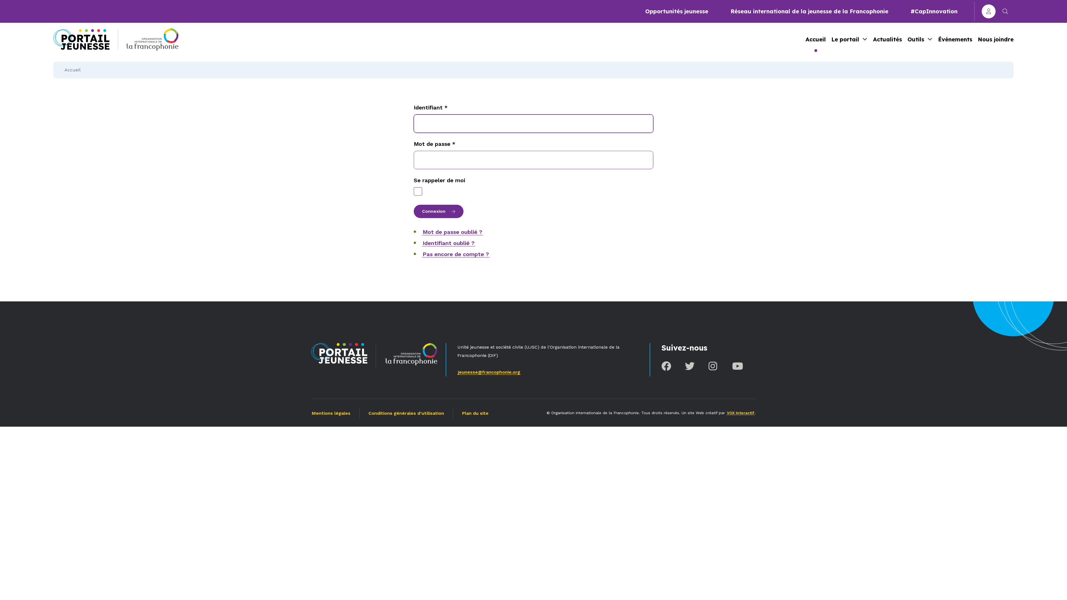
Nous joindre (996, 39)
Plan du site (475, 413)
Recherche (1005, 11)
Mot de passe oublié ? (452, 232)
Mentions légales (331, 413)
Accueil (816, 39)
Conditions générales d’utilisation (406, 413)
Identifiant (431, 107)
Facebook (666, 366)
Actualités (887, 39)
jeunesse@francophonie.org (489, 372)
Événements (955, 39)
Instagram (713, 366)
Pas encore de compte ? (456, 254)
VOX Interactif (740, 413)
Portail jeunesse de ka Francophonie (81, 39)
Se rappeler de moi (439, 180)
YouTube (737, 366)
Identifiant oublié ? (449, 243)
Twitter (690, 366)
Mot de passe (434, 144)
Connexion (988, 11)
